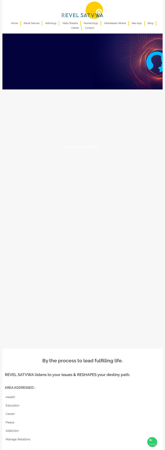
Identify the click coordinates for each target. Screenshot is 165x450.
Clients (75, 27)
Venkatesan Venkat (115, 23)
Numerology (91, 23)
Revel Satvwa (31, 23)
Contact (89, 27)
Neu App (137, 23)
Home (14, 23)
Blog (150, 23)
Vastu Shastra (70, 23)
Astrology (50, 23)
